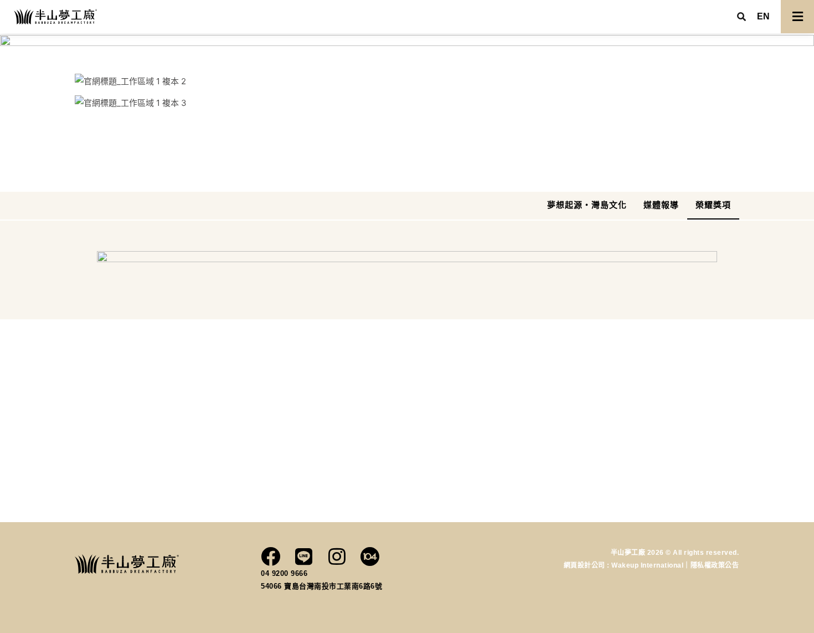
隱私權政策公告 (715, 565)
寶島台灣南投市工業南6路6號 (333, 586)
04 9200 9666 (284, 573)
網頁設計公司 (585, 565)
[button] (763, 16)
